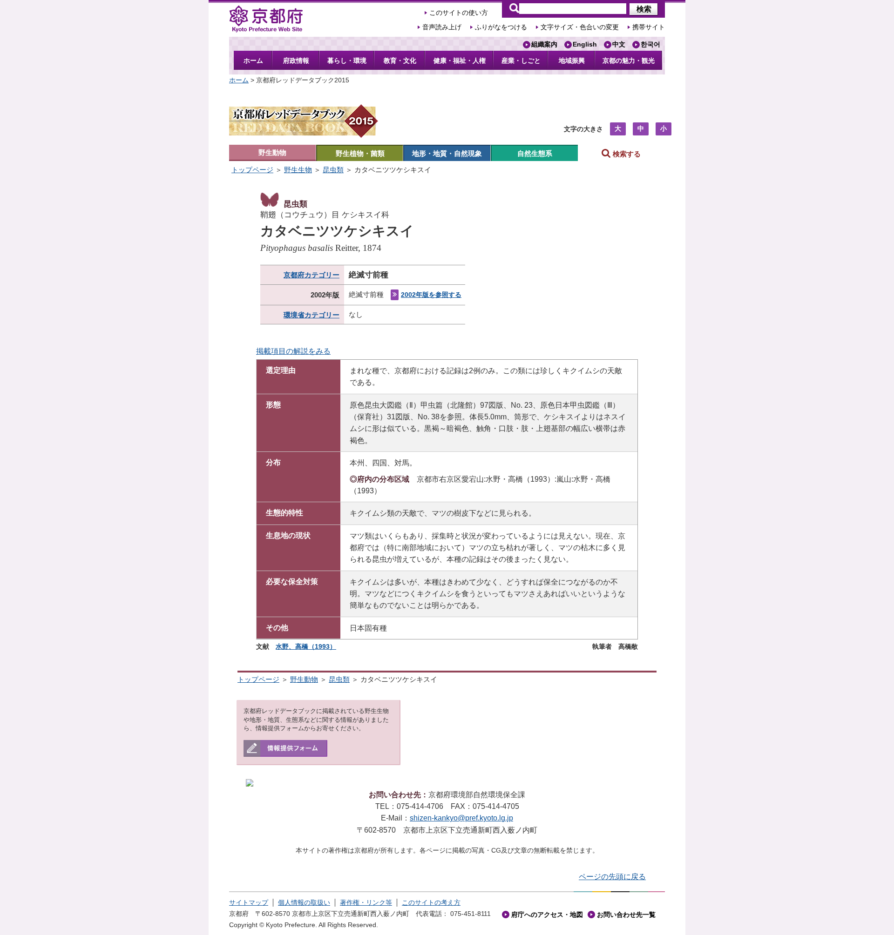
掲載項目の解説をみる (293, 351)
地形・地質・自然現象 (447, 153)
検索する (626, 154)
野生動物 (272, 152)
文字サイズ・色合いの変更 (580, 27)
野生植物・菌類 (360, 153)
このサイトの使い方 (458, 12)
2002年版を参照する (431, 294)
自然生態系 (534, 153)
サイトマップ (248, 902)
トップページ (252, 170)
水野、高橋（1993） (306, 646)
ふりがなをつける (501, 27)
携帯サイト (648, 27)
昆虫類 (333, 170)
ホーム (239, 80)
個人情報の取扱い (304, 902)
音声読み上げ (441, 27)
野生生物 (298, 170)
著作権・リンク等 (366, 902)
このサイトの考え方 (431, 902)
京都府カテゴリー (311, 275)
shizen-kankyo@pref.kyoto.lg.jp (461, 818)
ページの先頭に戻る (612, 877)
